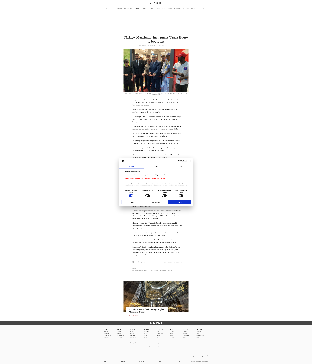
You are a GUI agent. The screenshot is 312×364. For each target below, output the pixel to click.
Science (158, 341)
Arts (171, 329)
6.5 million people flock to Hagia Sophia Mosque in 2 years (146, 310)
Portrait (172, 337)
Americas (132, 335)
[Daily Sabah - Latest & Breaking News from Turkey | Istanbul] (156, 3)
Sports (185, 329)
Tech (163, 8)
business (170, 270)
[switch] (147, 195)
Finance (150, 8)
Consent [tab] (131, 166)
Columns (198, 331)
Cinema (172, 331)
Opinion (199, 329)
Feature (158, 347)
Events (171, 335)
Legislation (106, 333)
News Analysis (190, 8)
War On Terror (107, 335)
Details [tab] (156, 166)
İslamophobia (133, 343)
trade (157, 270)
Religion (158, 343)
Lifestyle (160, 329)
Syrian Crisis (133, 341)
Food (158, 337)
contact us (162, 361)
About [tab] (180, 166)
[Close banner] (190, 161)
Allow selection (156, 202)
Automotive (128, 8)
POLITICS (107, 329)
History (158, 345)
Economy (137, 8)
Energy (144, 8)
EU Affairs (106, 337)
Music (171, 333)
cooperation (163, 270)
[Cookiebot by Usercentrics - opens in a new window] (179, 161)
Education (119, 333)
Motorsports (186, 335)
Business (120, 8)
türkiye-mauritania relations (139, 270)
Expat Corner (160, 348)
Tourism (157, 8)
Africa (131, 339)
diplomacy (151, 270)
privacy (123, 361)
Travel (158, 335)
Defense (169, 8)
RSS (180, 361)
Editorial (198, 337)
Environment (160, 333)
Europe (132, 333)
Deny (132, 202)
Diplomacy (106, 331)
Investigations (120, 335)
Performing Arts (173, 339)
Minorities (119, 337)
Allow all (179, 202)
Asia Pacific (133, 337)
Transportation (179, 8)
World (132, 329)
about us (141, 361)
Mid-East (132, 331)
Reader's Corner (200, 335)
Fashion (158, 339)
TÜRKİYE (119, 329)
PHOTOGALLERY (135, 315)
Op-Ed (197, 333)
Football (185, 331)
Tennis (184, 337)
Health (158, 331)
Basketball (185, 333)
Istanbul (119, 331)
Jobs (105, 361)
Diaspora (119, 339)
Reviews (172, 341)
